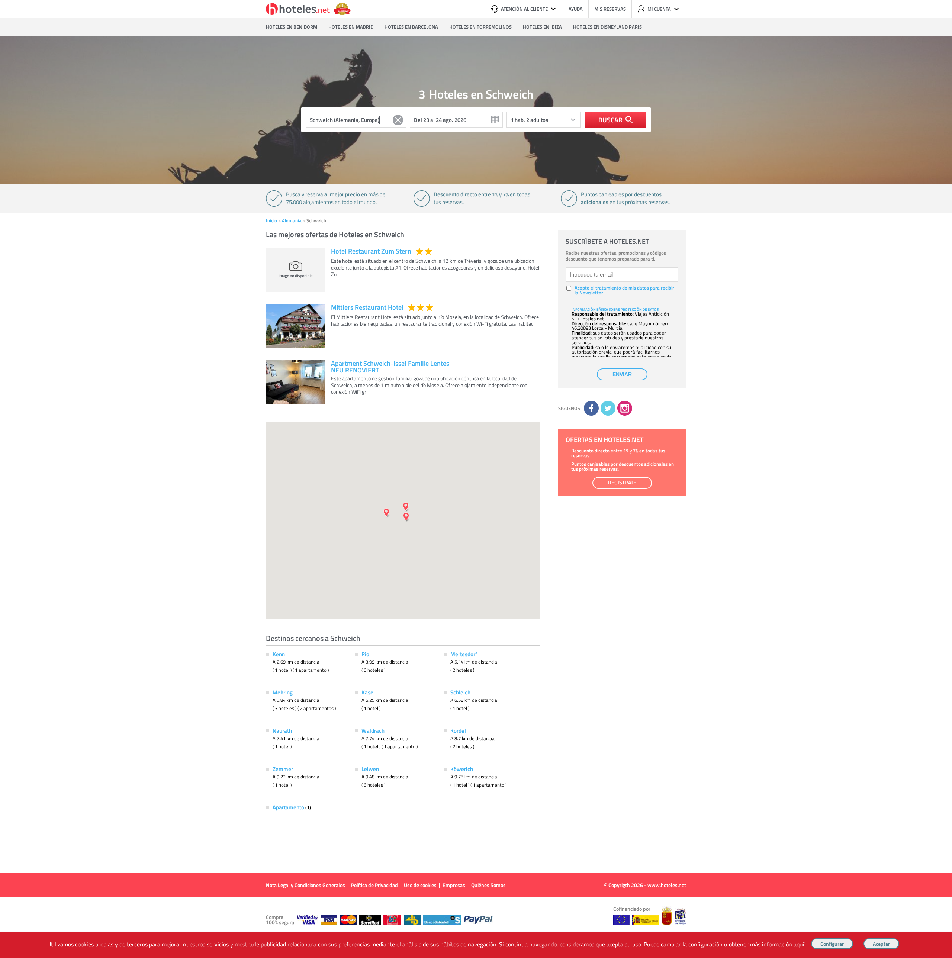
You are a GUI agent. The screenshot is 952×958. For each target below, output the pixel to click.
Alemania (292, 220)
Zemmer (283, 769)
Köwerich (461, 769)
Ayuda (576, 9)
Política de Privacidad (374, 884)
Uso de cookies (420, 884)
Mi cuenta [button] (659, 9)
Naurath (282, 730)
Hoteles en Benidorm (291, 26)
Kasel (368, 692)
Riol (366, 654)
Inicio (271, 220)
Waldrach (373, 730)
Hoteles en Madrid (350, 26)
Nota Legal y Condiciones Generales (305, 884)
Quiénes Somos (488, 884)
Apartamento (289, 807)
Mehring (283, 692)
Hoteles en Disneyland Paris (607, 26)
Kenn (279, 654)
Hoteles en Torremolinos (480, 26)
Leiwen (370, 769)
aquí (799, 944)
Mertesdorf (463, 654)
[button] (476, 479)
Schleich (460, 692)
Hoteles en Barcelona (411, 26)
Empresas (454, 884)
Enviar (622, 374)
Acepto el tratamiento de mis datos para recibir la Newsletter (624, 290)
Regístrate (622, 482)
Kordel (458, 730)
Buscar (610, 120)
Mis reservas (610, 9)
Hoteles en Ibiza (542, 26)
